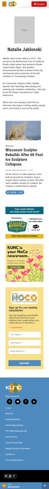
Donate (40, 4)
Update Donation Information (17, 449)
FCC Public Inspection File (16, 431)
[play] (4, 485)
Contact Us (10, 454)
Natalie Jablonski (12, 170)
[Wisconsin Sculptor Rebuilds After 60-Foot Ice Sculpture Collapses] (23, 130)
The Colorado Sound (14, 460)
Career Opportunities (14, 425)
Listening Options (12, 419)
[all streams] (45, 485)
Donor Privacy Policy (14, 443)
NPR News (9, 146)
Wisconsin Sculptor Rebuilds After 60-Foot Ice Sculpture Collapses (24, 157)
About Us (9, 414)
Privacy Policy (11, 437)
